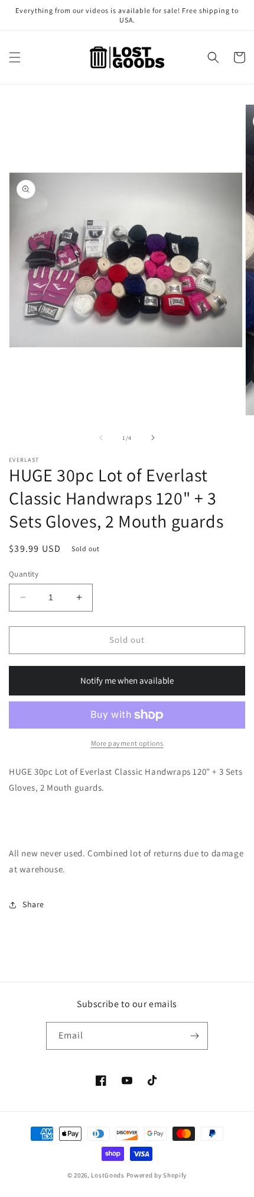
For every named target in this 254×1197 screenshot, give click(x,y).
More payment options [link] (127, 743)
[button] (15, 57)
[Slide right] (153, 438)
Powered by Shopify (156, 1175)
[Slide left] (101, 438)
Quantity (23, 574)
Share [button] (33, 904)
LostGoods (107, 1175)
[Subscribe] (194, 1036)
